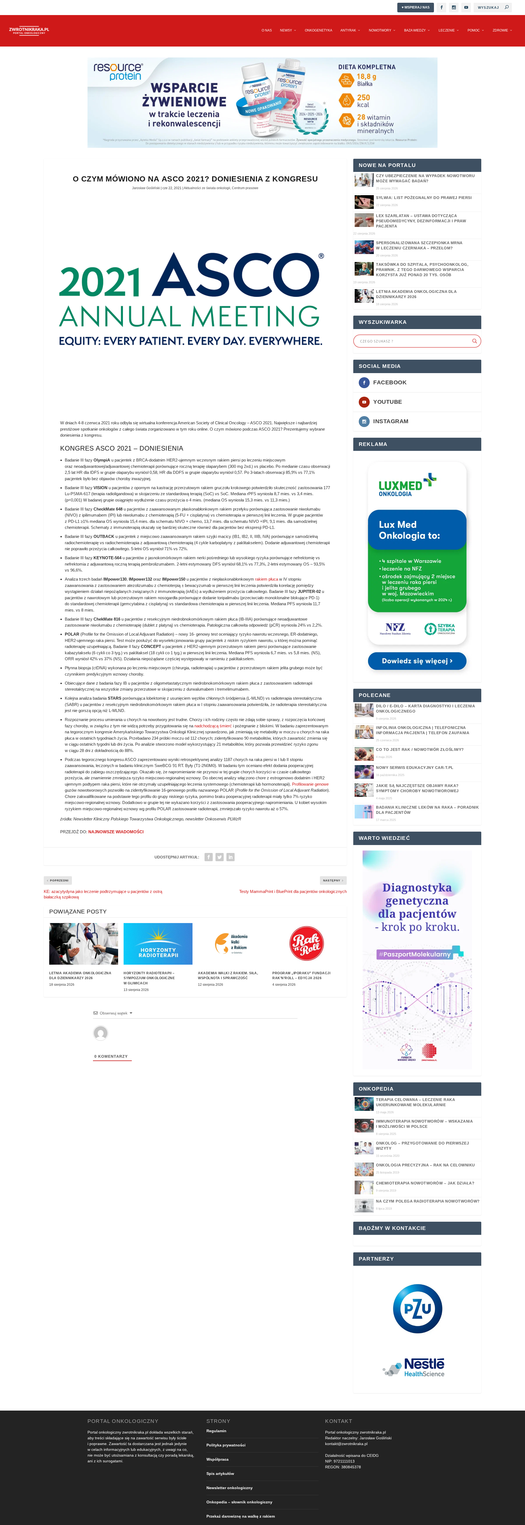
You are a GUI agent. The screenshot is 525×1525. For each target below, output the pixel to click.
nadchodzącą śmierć (213, 725)
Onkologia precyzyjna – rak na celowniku (425, 1165)
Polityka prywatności (226, 1445)
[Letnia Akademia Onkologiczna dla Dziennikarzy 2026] (83, 943)
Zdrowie (500, 30)
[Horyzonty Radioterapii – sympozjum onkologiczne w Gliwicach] (158, 943)
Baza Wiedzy (415, 30)
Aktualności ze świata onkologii (207, 188)
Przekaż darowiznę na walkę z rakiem (240, 1516)
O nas (267, 30)
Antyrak (348, 30)
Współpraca (217, 1459)
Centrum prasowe (245, 188)
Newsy (286, 30)
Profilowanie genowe (310, 784)
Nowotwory (380, 30)
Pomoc (474, 30)
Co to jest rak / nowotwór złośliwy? (420, 749)
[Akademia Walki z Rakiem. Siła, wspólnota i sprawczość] (232, 943)
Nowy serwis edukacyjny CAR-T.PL (415, 767)
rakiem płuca (266, 579)
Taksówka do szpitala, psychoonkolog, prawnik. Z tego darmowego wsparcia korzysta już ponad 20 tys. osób (422, 269)
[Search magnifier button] (475, 341)
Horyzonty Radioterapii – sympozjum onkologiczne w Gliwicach (149, 978)
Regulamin (216, 1430)
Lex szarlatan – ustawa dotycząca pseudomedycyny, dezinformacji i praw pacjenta (421, 221)
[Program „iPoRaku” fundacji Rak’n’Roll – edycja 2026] (306, 943)
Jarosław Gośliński (146, 188)
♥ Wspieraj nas (416, 7)
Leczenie (447, 30)
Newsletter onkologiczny (229, 1487)
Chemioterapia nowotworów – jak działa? (425, 1183)
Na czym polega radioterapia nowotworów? (428, 1201)
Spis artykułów (220, 1473)
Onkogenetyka (318, 30)
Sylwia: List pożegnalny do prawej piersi (424, 197)
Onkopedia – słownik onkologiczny (239, 1502)
